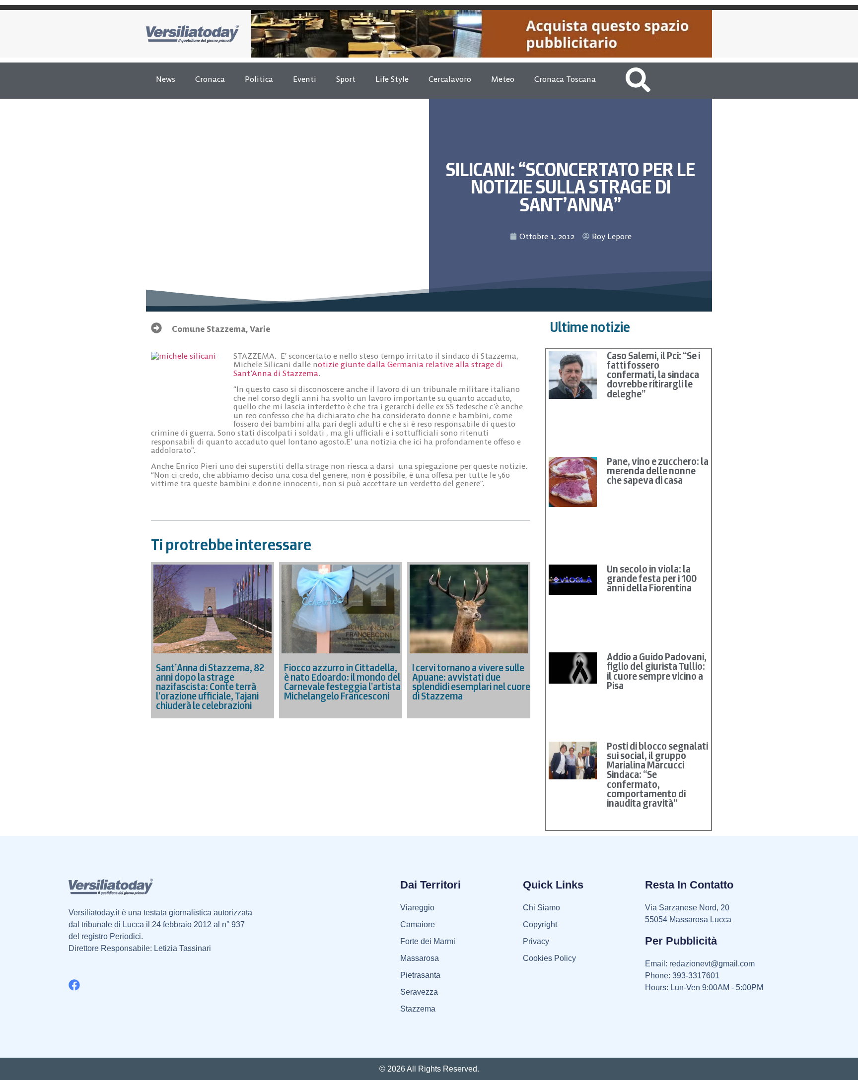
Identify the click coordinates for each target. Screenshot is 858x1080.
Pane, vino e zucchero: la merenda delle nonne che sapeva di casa (658, 471)
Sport (346, 79)
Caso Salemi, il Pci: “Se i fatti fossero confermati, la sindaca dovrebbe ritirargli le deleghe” (653, 374)
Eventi (304, 79)
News (165, 79)
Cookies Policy (549, 958)
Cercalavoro (450, 79)
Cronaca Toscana (565, 79)
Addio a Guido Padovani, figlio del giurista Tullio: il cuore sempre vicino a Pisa (657, 671)
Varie (260, 329)
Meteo (502, 79)
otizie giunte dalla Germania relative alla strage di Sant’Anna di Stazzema (368, 368)
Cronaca (210, 79)
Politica (259, 79)
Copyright (540, 924)
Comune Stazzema (209, 329)
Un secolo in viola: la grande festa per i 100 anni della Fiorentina (652, 578)
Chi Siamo (541, 907)
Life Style (392, 79)
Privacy (536, 941)
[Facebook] (74, 985)
